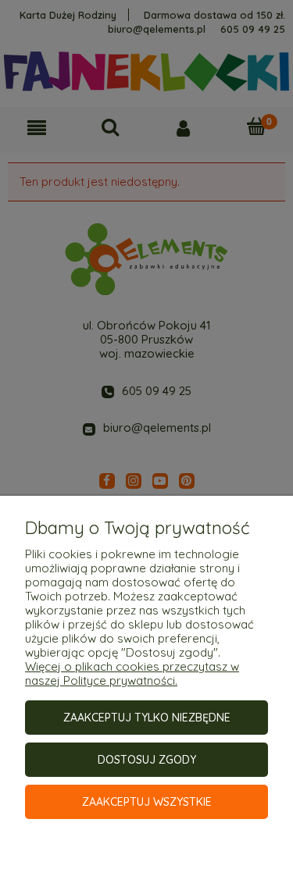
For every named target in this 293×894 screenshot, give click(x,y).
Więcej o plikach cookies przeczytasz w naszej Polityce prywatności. (132, 673)
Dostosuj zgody (147, 760)
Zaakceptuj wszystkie (147, 802)
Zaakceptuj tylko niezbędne (146, 718)
